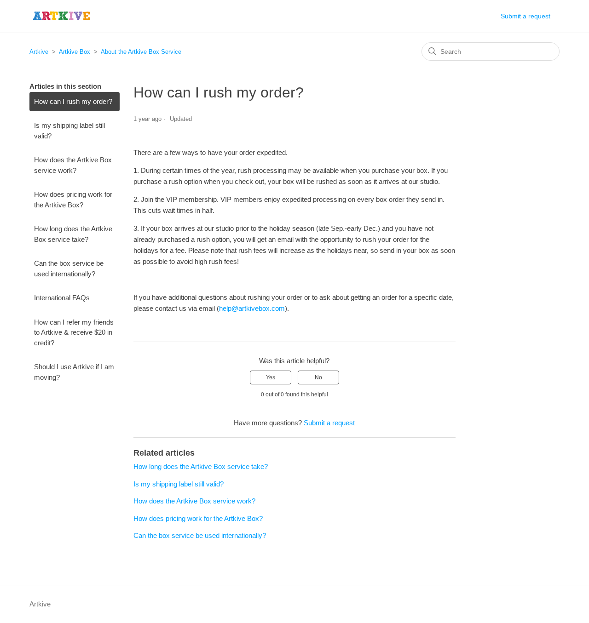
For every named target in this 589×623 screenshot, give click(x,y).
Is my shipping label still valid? (69, 130)
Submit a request (525, 16)
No (318, 377)
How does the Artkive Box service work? (73, 165)
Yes (270, 377)
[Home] (61, 16)
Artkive (38, 51)
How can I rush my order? (73, 101)
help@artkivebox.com (252, 308)
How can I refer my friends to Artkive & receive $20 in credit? (74, 332)
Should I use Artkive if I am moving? (74, 372)
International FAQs (62, 298)
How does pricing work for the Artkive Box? (73, 199)
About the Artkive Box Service (141, 51)
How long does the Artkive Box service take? (73, 234)
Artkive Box (74, 51)
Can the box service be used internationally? (69, 268)
